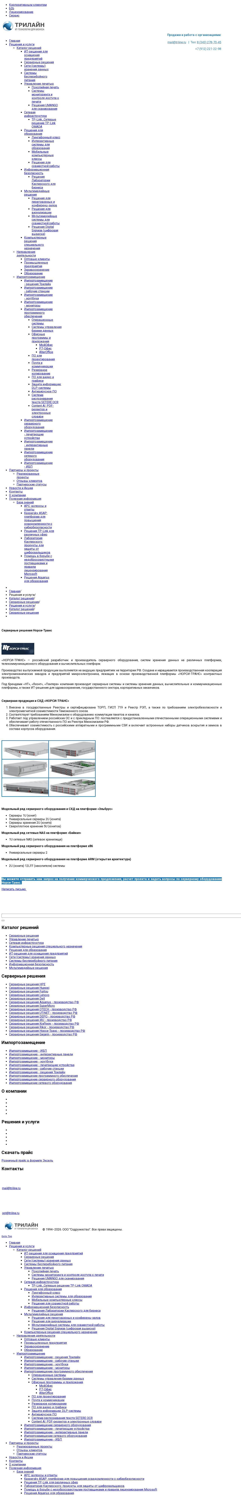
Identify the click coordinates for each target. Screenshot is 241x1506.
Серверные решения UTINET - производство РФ (43, 1013)
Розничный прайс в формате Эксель (27, 1160)
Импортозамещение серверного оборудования (42, 1079)
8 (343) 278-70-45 (209, 42)
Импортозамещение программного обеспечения (43, 1076)
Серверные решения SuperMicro (32, 1006)
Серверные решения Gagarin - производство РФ (43, 1034)
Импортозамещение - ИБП (28, 1051)
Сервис (14, 15)
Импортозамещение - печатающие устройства (41, 1065)
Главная (14, 591)
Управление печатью (24, 939)
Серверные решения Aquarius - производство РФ (44, 1002)
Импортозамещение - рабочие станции (36, 1068)
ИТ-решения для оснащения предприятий (38, 953)
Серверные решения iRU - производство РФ (40, 1020)
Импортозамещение (23, 1141)
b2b (11, 8)
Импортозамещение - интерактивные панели (41, 1054)
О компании (17, 1099)
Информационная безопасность (31, 964)
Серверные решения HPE (27, 984)
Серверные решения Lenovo (29, 995)
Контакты (16, 1110)
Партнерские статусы (24, 1106)
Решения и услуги (21, 605)
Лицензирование (21, 12)
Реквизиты (17, 1113)
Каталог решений (21, 598)
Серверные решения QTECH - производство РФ (43, 1009)
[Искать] (3, 920)
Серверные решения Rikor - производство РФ (41, 1027)
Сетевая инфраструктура (26, 943)
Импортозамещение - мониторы (32, 1058)
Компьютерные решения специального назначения (45, 946)
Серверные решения (24, 602)
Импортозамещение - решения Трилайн (37, 1072)
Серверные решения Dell (27, 998)
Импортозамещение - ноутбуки (31, 1061)
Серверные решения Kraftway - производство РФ (44, 1023)
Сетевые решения (22, 1144)
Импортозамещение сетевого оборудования (40, 1083)
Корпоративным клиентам (28, 5)
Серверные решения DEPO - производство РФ (42, 1016)
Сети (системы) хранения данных (32, 957)
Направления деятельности (28, 1103)
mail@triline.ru (177, 42)
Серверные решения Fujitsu (28, 991)
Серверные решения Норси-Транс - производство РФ (47, 1031)
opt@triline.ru (10, 1213)
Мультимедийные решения (28, 968)
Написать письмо (14, 889)
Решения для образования (28, 950)
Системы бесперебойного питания (33, 961)
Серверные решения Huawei (29, 988)
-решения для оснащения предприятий (40, 1133)
